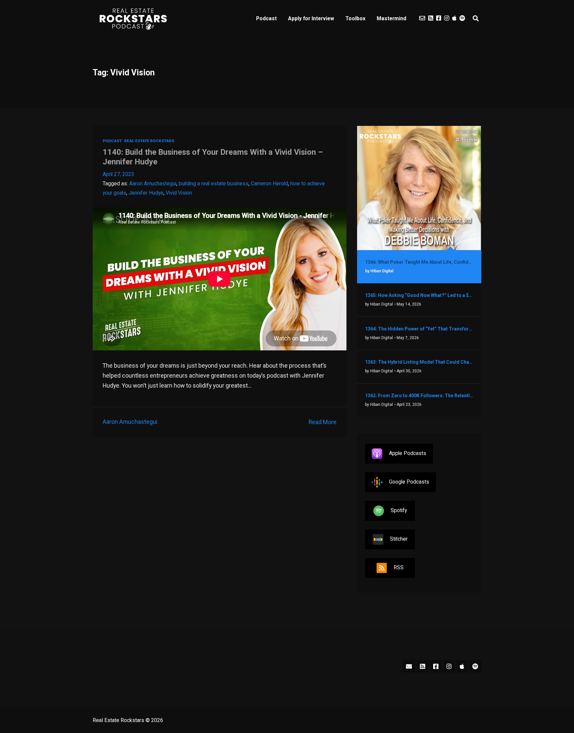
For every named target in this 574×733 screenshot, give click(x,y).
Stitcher (399, 539)
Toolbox (355, 18)
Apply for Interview (311, 18)
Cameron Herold (269, 183)
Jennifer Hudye (146, 193)
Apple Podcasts (407, 453)
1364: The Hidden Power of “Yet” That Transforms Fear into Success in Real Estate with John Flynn (419, 328)
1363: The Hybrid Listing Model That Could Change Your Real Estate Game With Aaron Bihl (419, 362)
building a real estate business (213, 183)
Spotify (399, 510)
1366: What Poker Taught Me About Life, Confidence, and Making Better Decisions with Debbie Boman (419, 262)
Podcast (266, 18)
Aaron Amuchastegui (152, 183)
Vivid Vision (179, 193)
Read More (322, 422)
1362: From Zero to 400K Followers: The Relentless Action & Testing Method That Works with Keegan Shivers (419, 395)
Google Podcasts (409, 482)
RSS (399, 567)
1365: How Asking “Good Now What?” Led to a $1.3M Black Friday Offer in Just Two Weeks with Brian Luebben (419, 295)
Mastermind (391, 18)
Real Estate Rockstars (149, 140)
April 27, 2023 (118, 174)
